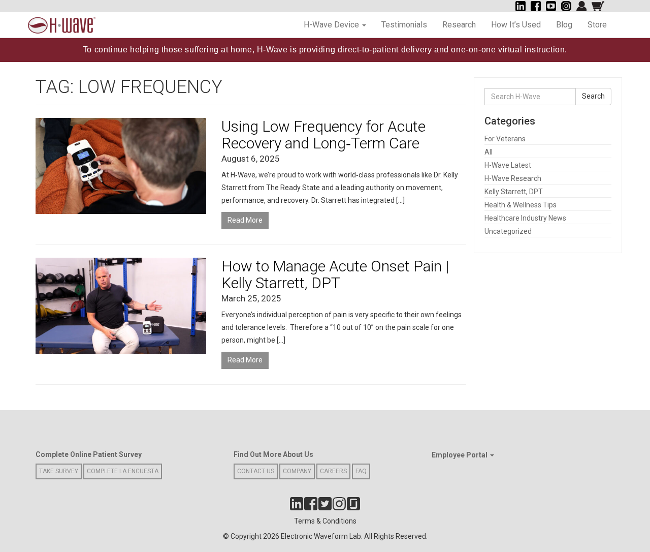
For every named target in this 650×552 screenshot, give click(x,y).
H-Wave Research (512, 178)
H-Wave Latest (507, 165)
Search (593, 96)
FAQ (361, 471)
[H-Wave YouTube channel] (551, 6)
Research (459, 24)
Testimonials (404, 24)
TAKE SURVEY (58, 471)
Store (597, 24)
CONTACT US (255, 471)
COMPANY (297, 471)
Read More (245, 220)
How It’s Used (516, 24)
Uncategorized (508, 231)
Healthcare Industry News (525, 218)
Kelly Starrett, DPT (513, 192)
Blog (564, 24)
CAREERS (333, 471)
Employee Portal (460, 455)
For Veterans (505, 139)
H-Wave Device (332, 24)
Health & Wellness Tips (520, 205)
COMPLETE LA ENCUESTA (122, 471)
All (488, 152)
